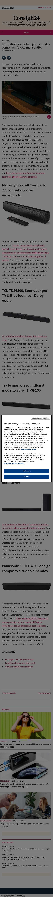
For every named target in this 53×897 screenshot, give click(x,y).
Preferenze (26, 471)
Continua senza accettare (40, 418)
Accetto (26, 476)
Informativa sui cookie (28, 449)
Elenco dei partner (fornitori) (14, 463)
